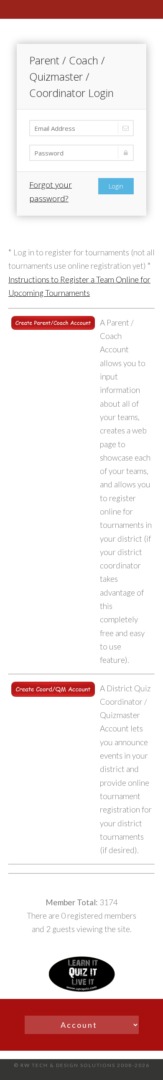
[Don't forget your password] (81, 153)
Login (116, 186)
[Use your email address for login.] (81, 128)
